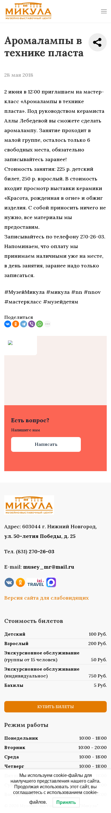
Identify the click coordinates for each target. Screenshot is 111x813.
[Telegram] (23, 324)
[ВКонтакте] (7, 324)
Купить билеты (55, 706)
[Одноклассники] (15, 324)
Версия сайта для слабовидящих (46, 597)
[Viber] (31, 324)
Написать (46, 444)
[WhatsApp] (39, 324)
